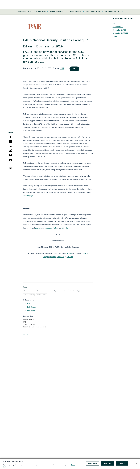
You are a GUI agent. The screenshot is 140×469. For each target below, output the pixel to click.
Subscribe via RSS (119, 30)
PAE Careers (31, 307)
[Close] (136, 463)
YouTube (70, 257)
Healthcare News (75, 11)
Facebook (48, 228)
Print (114, 24)
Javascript (117, 36)
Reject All (107, 463)
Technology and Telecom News (112, 11)
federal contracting (42, 291)
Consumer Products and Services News (24, 11)
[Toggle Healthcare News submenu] (83, 11)
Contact (26, 334)
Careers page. (28, 196)
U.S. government (29, 295)
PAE (62, 68)
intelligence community (58, 291)
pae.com (38, 228)
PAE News (31, 310)
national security (74, 291)
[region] (70, 463)
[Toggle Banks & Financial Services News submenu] (67, 11)
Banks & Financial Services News (57, 11)
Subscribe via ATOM (120, 33)
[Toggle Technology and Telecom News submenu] (122, 11)
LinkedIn (64, 228)
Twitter (55, 228)
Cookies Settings (92, 463)
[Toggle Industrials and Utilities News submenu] (103, 11)
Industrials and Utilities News (93, 11)
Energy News (41, 11)
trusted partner (41, 295)
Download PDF (118, 27)
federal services (29, 291)
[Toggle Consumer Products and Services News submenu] (34, 11)
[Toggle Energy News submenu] (48, 11)
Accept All (122, 463)
